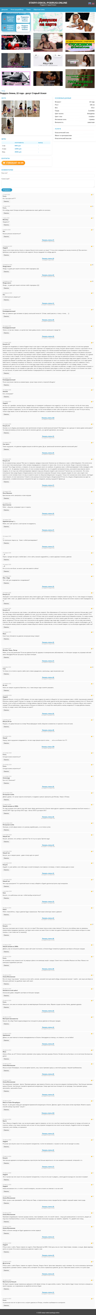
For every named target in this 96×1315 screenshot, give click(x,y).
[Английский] (93, 4)
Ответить (6, 201)
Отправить (6, 190)
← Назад (2, 91)
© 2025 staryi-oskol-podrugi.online (48, 1312)
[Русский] (89, 4)
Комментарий (6, 178)
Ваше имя (5, 173)
